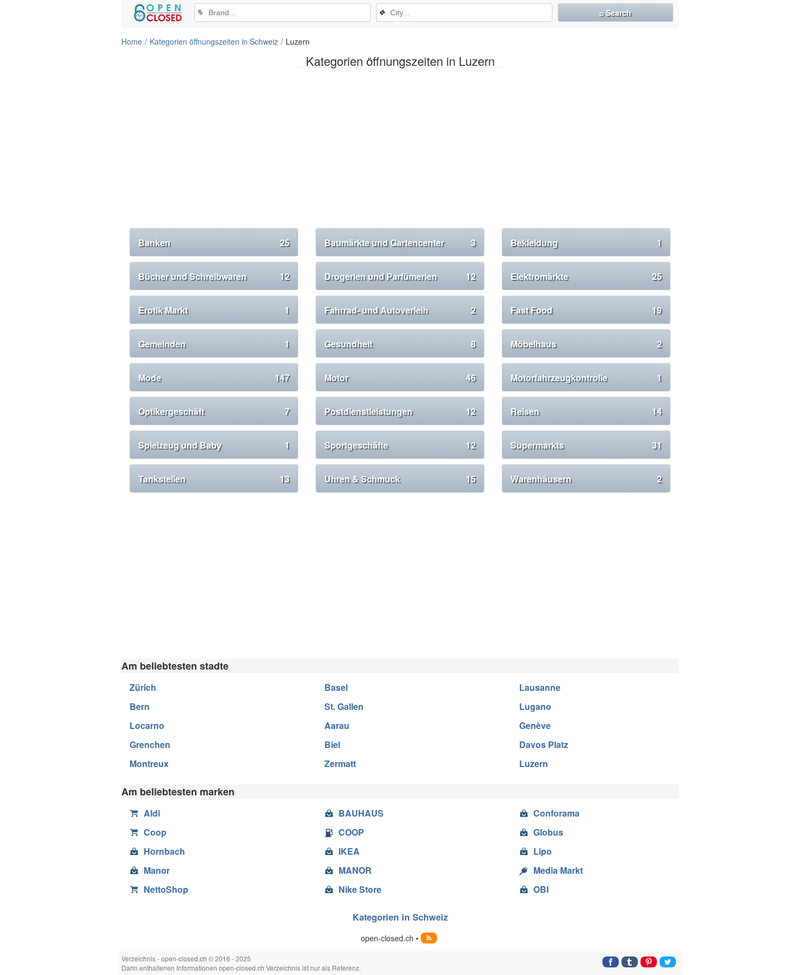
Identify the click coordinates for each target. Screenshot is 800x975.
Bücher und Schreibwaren (214, 276)
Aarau (336, 725)
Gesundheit (400, 344)
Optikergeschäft (214, 411)
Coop (155, 832)
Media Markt (558, 870)
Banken (214, 242)
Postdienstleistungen (400, 411)
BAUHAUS (361, 813)
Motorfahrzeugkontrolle (586, 377)
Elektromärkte (586, 276)
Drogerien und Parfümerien (400, 276)
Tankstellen (214, 479)
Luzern (533, 763)
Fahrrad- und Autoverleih (400, 310)
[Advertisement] (400, 152)
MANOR (355, 870)
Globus (548, 832)
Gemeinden (214, 344)
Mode (214, 377)
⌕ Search (615, 12)
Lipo (542, 851)
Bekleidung (586, 242)
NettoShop (166, 889)
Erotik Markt (214, 310)
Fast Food (586, 310)
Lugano (535, 706)
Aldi (152, 813)
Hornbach (164, 851)
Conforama (556, 813)
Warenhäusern (586, 479)
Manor (157, 870)
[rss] (429, 938)
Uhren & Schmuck (400, 479)
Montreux (149, 763)
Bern (140, 706)
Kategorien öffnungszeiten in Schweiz (214, 41)
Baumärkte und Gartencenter (400, 242)
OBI (541, 889)
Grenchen (150, 744)
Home (131, 41)
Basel (336, 687)
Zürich (143, 687)
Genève (535, 725)
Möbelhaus (586, 344)
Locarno (147, 725)
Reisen (586, 411)
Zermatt (340, 763)
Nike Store (360, 889)
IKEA (349, 851)
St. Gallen (344, 706)
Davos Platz (543, 744)
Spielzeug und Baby (214, 445)
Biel (332, 744)
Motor (400, 377)
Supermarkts (586, 445)
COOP (351, 832)
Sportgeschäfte (400, 445)
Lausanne (540, 687)
